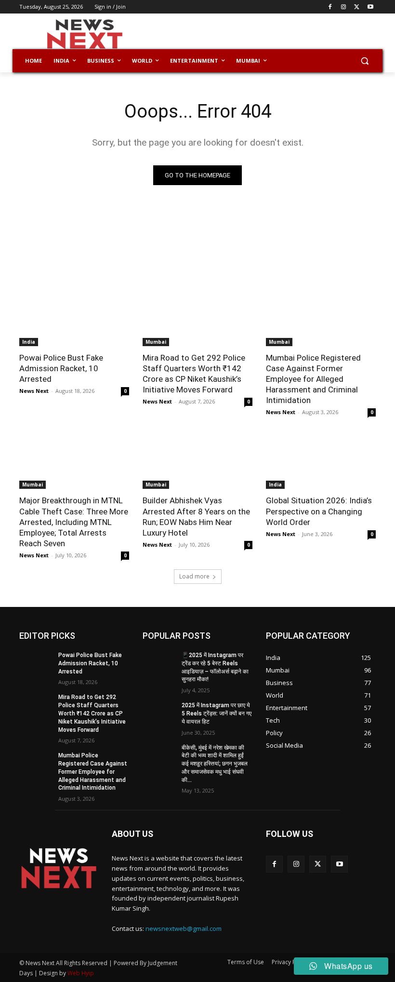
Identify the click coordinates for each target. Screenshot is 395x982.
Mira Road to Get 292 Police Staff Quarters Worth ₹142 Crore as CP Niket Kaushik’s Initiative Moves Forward (92, 713)
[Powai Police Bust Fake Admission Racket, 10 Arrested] (74, 318)
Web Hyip (80, 973)
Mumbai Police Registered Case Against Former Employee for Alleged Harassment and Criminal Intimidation (313, 379)
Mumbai (155, 341)
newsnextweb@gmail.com (183, 928)
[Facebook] (330, 7)
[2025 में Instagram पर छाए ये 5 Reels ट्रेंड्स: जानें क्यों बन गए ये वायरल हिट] (159, 713)
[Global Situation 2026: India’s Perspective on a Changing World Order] (321, 461)
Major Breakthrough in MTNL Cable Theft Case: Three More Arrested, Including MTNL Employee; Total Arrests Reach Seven (73, 522)
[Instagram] (343, 7)
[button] (364, 61)
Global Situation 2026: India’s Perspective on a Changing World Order (319, 511)
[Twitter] (356, 7)
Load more (194, 576)
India (28, 341)
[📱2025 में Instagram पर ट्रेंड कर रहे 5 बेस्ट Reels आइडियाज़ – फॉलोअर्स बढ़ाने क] (159, 662)
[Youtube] (370, 7)
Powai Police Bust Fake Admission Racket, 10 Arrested (61, 368)
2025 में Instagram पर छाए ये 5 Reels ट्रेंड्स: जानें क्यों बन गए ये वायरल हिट (216, 713)
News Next (34, 390)
